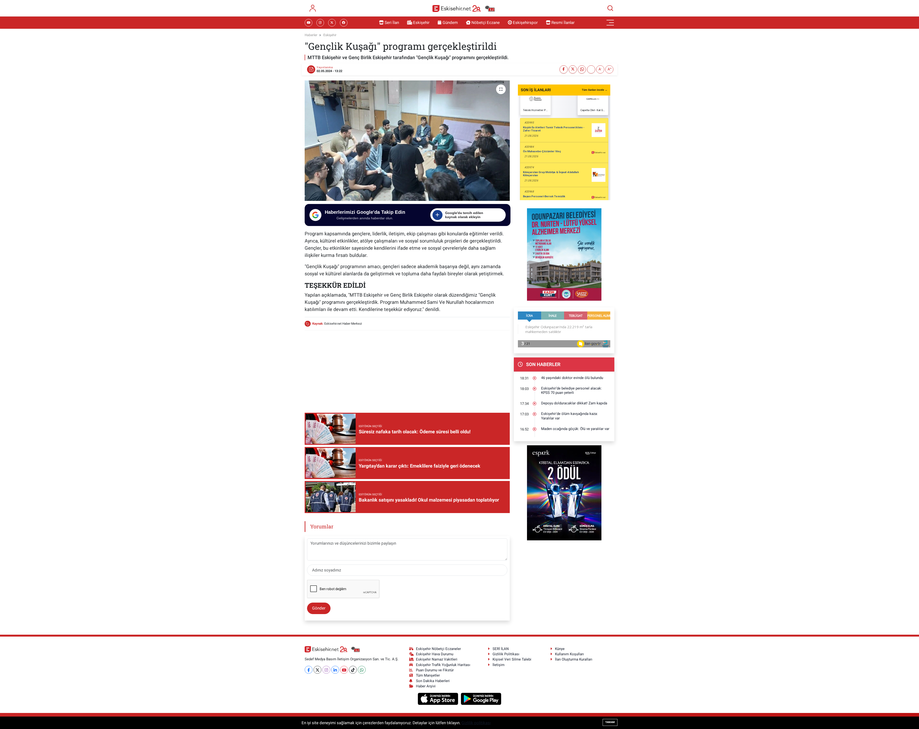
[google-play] (481, 698)
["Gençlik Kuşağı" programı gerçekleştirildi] (407, 140)
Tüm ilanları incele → (594, 89)
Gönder (318, 608)
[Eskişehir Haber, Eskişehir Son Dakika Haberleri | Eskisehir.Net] (463, 8)
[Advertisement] (407, 367)
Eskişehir (421, 22)
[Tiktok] (353, 670)
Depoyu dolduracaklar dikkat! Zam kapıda (574, 403)
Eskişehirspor (525, 22)
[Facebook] (309, 670)
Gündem (450, 22)
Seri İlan (392, 22)
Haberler (311, 35)
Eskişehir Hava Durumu (434, 654)
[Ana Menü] (610, 23)
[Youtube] (344, 670)
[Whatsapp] (362, 670)
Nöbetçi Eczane (485, 22)
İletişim (498, 665)
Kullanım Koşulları (569, 654)
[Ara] (610, 8)
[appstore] (438, 698)
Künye (560, 649)
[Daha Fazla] (591, 69)
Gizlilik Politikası (506, 654)
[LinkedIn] (335, 670)
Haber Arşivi (426, 686)
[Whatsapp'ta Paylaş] (582, 69)
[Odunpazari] (564, 254)
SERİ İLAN (501, 649)
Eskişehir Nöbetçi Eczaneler (438, 649)
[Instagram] (326, 670)
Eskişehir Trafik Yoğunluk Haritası (443, 665)
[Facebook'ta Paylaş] (564, 69)
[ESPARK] (564, 492)
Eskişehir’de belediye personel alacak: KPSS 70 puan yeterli (571, 390)
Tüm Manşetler (428, 675)
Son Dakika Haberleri (433, 681)
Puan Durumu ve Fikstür (435, 670)
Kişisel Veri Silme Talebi (512, 659)
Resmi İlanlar (563, 22)
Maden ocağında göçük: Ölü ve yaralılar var (575, 429)
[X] (317, 670)
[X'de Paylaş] (573, 69)
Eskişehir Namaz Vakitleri (436, 659)
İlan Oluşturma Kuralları (573, 659)
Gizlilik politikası (476, 722)
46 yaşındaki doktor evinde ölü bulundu (572, 378)
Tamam (610, 722)
